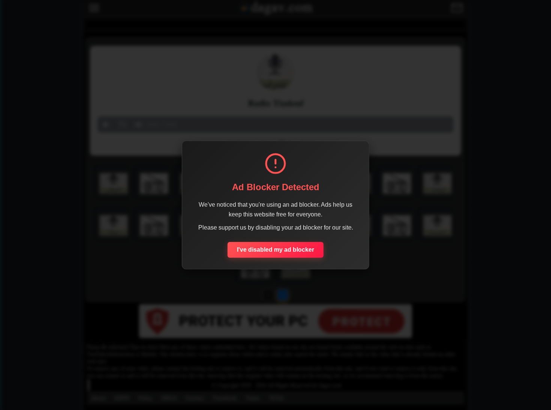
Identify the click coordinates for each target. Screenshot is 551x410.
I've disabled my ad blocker (275, 249)
